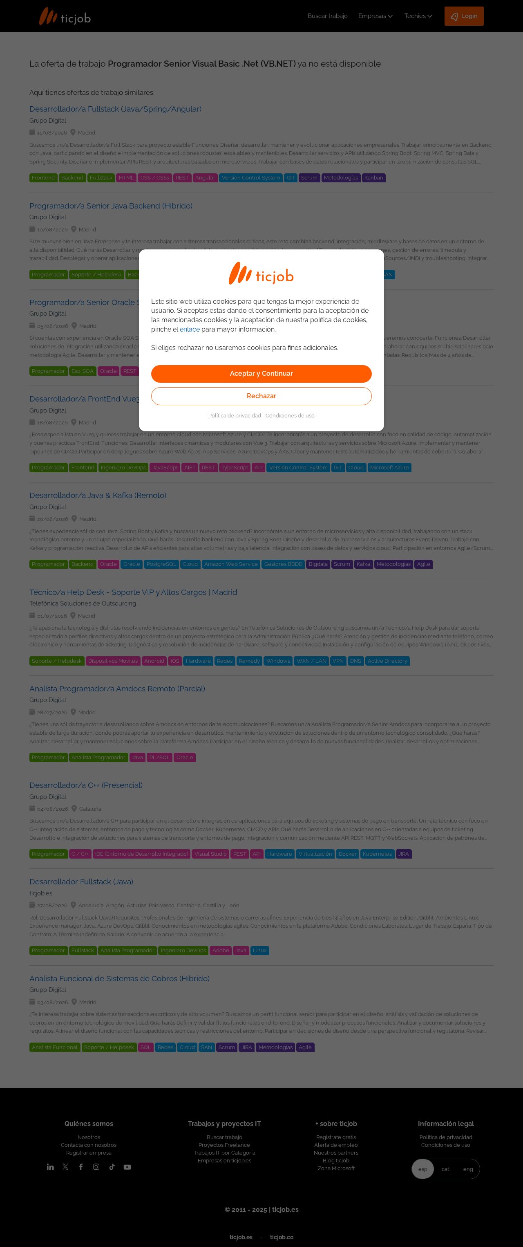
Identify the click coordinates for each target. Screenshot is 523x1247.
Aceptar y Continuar (261, 373)
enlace (190, 329)
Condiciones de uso (290, 415)
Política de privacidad (234, 415)
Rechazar (261, 396)
